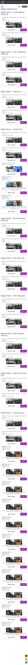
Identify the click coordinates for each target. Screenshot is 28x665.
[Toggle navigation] (3, 2)
